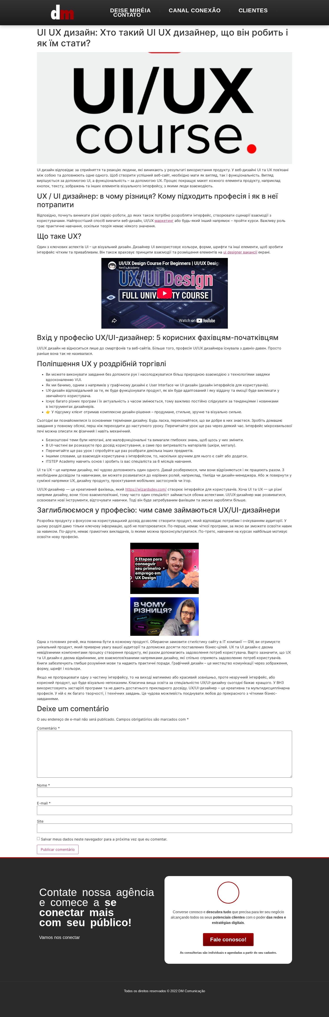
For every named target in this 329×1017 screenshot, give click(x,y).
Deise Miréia (130, 10)
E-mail (44, 803)
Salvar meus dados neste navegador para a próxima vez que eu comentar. (104, 839)
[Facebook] (44, 945)
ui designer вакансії (240, 252)
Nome (43, 785)
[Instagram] (58, 945)
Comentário (48, 728)
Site (40, 821)
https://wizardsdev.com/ (146, 489)
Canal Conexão (195, 10)
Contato (127, 15)
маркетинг (164, 220)
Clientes (253, 10)
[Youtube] (71, 945)
